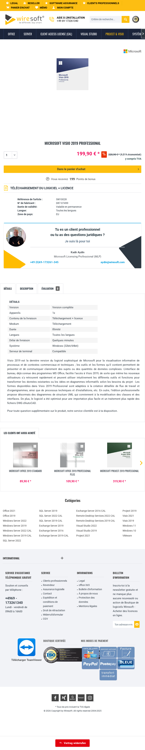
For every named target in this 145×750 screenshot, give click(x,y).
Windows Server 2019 (15, 525)
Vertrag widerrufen (75, 743)
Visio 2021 (128, 515)
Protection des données (87, 599)
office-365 (84, 585)
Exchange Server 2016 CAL (91, 510)
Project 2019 (130, 510)
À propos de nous (88, 593)
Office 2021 (9, 510)
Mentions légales (88, 606)
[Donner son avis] (72, 147)
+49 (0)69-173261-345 (44, 262)
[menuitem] (18, 7)
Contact (47, 593)
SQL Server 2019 (48, 510)
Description (26, 288)
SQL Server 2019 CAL (50, 520)
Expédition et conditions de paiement (50, 602)
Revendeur (49, 585)
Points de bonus (85, 179)
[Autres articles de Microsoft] (132, 51)
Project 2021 (83, 535)
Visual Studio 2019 (86, 530)
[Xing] (63, 697)
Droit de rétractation (54, 610)
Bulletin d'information (90, 589)
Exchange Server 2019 (51, 525)
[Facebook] (55, 697)
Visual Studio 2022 (86, 525)
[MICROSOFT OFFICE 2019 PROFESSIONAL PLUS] (72, 455)
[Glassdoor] (72, 697)
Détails (8, 288)
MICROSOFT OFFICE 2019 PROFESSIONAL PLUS (72, 472)
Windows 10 (129, 530)
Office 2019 (9, 515)
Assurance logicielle (53, 589)
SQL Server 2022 (12, 540)
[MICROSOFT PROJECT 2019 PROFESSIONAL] (119, 455)
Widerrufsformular (53, 614)
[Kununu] (81, 697)
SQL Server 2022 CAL (50, 515)
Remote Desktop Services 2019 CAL (95, 520)
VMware (127, 535)
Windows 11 (129, 525)
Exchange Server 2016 (51, 530)
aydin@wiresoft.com (113, 262)
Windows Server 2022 (15, 520)
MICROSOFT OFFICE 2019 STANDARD (25, 471)
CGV (45, 618)
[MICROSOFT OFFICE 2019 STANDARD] (25, 455)
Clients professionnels (55, 580)
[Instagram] (89, 697)
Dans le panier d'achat (71, 169)
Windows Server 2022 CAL (17, 530)
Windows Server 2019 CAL (17, 535)
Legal (82, 580)
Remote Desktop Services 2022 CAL (95, 515)
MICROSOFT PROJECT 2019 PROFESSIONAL (119, 471)
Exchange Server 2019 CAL (54, 535)
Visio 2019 (128, 520)
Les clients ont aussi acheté (19, 433)
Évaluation (50, 288)
